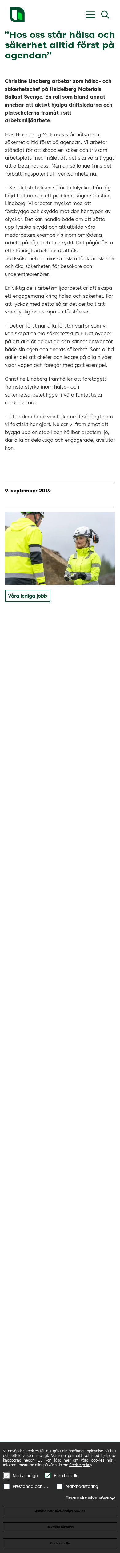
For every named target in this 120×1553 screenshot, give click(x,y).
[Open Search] (105, 15)
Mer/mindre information (87, 1497)
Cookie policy (80, 1464)
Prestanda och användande (31, 1486)
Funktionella (66, 1475)
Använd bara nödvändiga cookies (60, 1511)
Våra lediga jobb (27, 596)
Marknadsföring (82, 1486)
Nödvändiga (25, 1475)
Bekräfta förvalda (60, 1527)
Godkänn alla (60, 1543)
